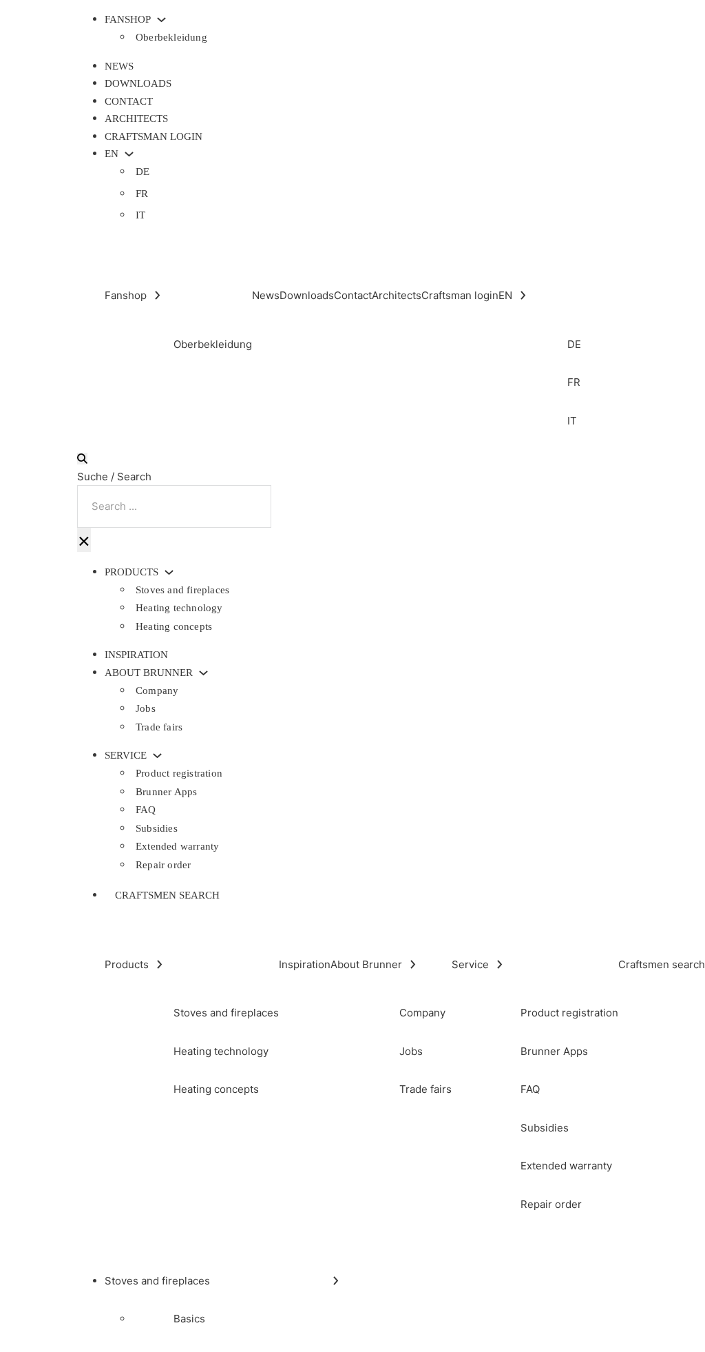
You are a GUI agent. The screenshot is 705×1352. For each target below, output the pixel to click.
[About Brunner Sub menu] (203, 673)
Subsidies (157, 828)
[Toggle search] (82, 458)
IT (140, 215)
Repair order (163, 864)
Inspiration (136, 654)
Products (131, 572)
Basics (189, 1318)
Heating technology (179, 607)
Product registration (179, 773)
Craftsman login (153, 136)
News (119, 66)
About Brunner (149, 673)
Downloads (138, 83)
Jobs (146, 708)
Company (157, 690)
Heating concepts (174, 626)
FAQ (146, 809)
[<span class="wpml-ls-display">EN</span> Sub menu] (129, 154)
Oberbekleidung (171, 37)
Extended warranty (177, 846)
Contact (129, 101)
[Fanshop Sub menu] (161, 19)
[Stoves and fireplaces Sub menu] (335, 1281)
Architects (136, 118)
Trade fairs (159, 727)
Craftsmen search (167, 895)
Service (126, 755)
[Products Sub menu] (169, 572)
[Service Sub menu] (157, 755)
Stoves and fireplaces (182, 589)
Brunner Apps (166, 791)
